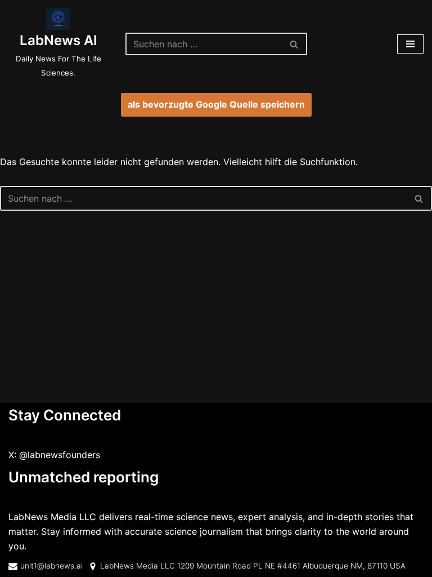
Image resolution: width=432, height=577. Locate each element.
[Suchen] (294, 44)
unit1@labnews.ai (51, 565)
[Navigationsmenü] (410, 44)
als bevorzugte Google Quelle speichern (216, 104)
